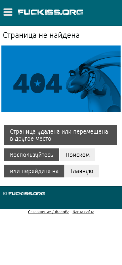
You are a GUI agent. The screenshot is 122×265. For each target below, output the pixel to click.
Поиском (78, 154)
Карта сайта (83, 211)
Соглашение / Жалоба (48, 211)
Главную (82, 171)
